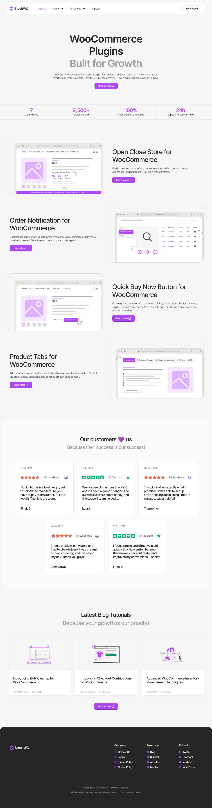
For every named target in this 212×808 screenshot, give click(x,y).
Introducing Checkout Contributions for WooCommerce (105, 680)
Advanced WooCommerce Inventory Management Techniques (173, 680)
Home (42, 8)
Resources (75, 8)
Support (95, 8)
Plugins (55, 8)
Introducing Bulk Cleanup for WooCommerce (33, 680)
